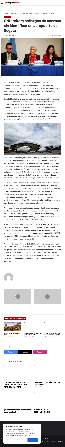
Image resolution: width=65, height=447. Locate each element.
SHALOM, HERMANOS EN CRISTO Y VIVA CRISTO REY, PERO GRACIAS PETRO (15, 384)
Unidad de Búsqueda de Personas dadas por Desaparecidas (30, 233)
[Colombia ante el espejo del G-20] (12, 326)
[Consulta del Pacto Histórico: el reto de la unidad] (32, 326)
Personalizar (10, 440)
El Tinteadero (45, 441)
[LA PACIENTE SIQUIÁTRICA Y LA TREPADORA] (47, 372)
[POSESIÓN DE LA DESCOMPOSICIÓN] (47, 400)
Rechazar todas (21, 440)
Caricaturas (53, 441)
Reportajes (60, 441)
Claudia (18, 274)
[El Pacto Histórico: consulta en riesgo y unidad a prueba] (52, 326)
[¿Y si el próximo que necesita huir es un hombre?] (17, 400)
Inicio (6, 13)
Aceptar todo (33, 440)
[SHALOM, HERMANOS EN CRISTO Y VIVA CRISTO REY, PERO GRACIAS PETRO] (17, 372)
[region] (22, 434)
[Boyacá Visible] (13, 2)
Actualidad (11, 13)
